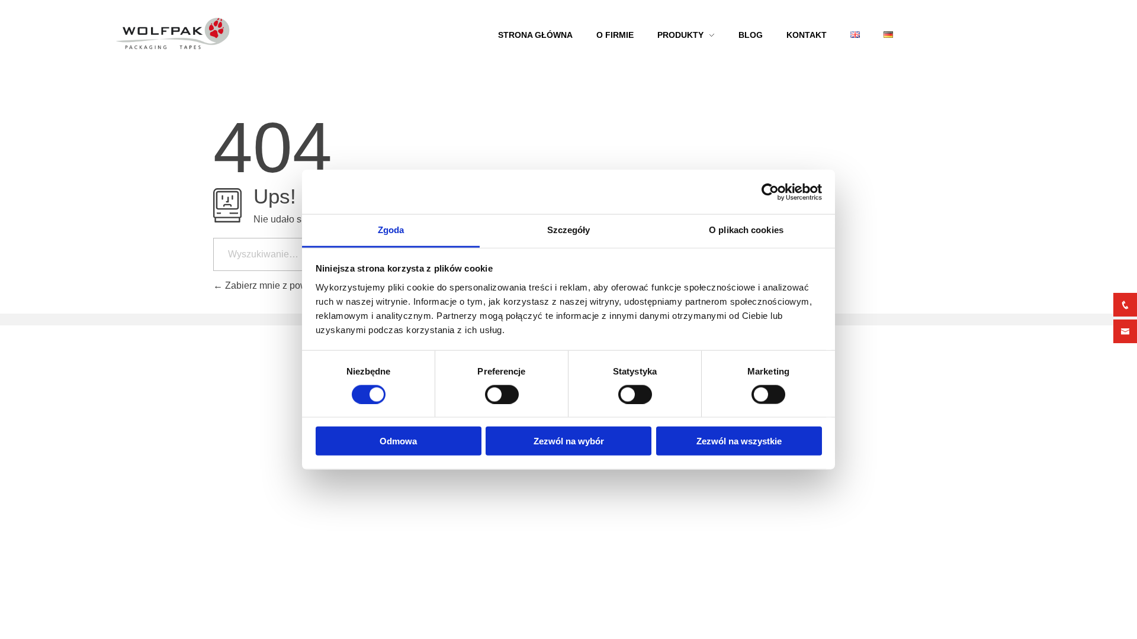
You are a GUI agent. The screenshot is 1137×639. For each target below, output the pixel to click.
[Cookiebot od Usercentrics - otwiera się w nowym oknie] (770, 192)
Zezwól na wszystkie (739, 441)
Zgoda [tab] (391, 230)
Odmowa (398, 441)
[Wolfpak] (281, 34)
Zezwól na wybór (569, 441)
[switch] (502, 394)
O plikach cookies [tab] (746, 230)
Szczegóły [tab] (568, 230)
